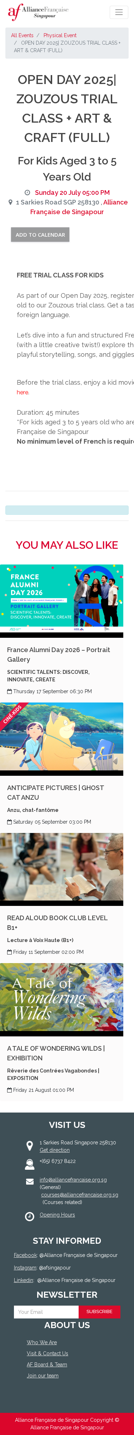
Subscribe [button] (99, 1311)
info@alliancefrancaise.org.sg (73, 1180)
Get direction (55, 1150)
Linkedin (23, 1280)
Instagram (25, 1268)
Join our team (43, 1376)
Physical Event (60, 35)
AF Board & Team (47, 1364)
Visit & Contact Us (47, 1353)
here (22, 392)
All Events (22, 35)
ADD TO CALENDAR (40, 234)
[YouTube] (62, 1402)
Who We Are (42, 1342)
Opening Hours (57, 1215)
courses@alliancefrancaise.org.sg (79, 1195)
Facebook (25, 1255)
